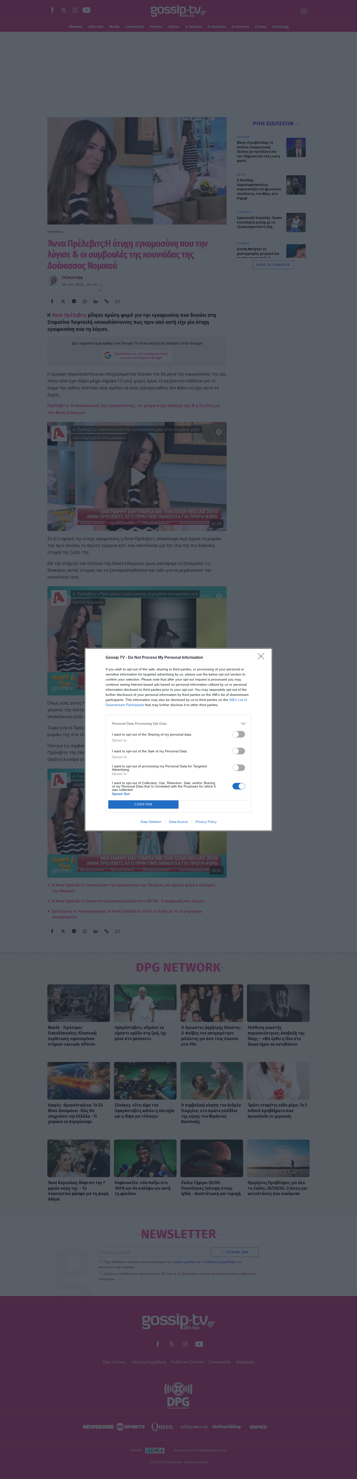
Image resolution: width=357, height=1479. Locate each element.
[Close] (262, 657)
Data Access (178, 822)
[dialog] (178, 739)
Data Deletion (151, 822)
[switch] (238, 734)
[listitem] (178, 723)
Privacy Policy (206, 822)
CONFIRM (144, 804)
